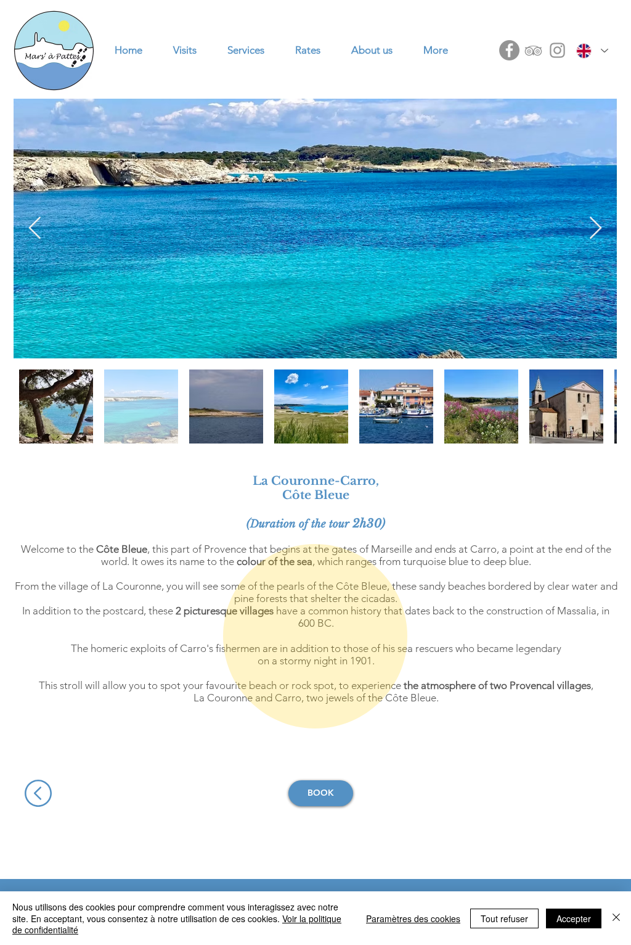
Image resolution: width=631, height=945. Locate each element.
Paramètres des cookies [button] (413, 918)
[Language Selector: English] (592, 50)
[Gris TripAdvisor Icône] (533, 50)
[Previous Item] (35, 229)
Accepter (573, 918)
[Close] (616, 918)
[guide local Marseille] (509, 50)
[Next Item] (595, 229)
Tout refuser (504, 918)
